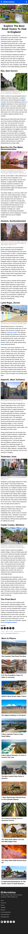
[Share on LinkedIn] (13, 628)
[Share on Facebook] (5, 628)
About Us (3, 909)
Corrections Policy (5, 914)
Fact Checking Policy (6, 912)
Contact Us (3, 902)
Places (17, 633)
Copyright (3, 907)
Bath (2, 45)
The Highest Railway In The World (13, 715)
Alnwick (3, 251)
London (20, 43)
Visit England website (10, 622)
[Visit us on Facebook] (5, 922)
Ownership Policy (5, 916)
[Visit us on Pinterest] (11, 922)
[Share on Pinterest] (10, 628)
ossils (3, 342)
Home (2, 900)
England (3, 35)
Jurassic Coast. (12, 332)
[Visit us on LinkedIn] (14, 922)
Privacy (2, 905)
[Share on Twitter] (7, 628)
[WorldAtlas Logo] (9, 2)
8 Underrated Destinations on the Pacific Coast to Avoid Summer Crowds (13, 884)
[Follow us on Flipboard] (2, 922)
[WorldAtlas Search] (26, 2)
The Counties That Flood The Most (13, 656)
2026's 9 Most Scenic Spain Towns (13, 696)
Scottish (21, 255)
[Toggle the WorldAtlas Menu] (1, 2)
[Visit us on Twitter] (8, 922)
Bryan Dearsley (4, 633)
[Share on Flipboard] (2, 628)
